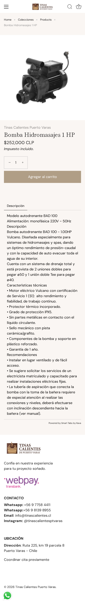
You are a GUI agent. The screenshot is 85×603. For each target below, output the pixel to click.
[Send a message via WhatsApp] (7, 595)
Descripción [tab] (15, 206)
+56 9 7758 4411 (37, 504)
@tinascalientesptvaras (43, 520)
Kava (78, 423)
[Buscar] (69, 7)
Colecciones (26, 19)
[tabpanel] (42, 314)
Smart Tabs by (68, 423)
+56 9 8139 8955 (37, 510)
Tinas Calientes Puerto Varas (27, 127)
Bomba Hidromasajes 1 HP (20, 25)
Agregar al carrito (42, 176)
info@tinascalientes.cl (33, 515)
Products (46, 19)
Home (7, 19)
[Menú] (6, 6)
